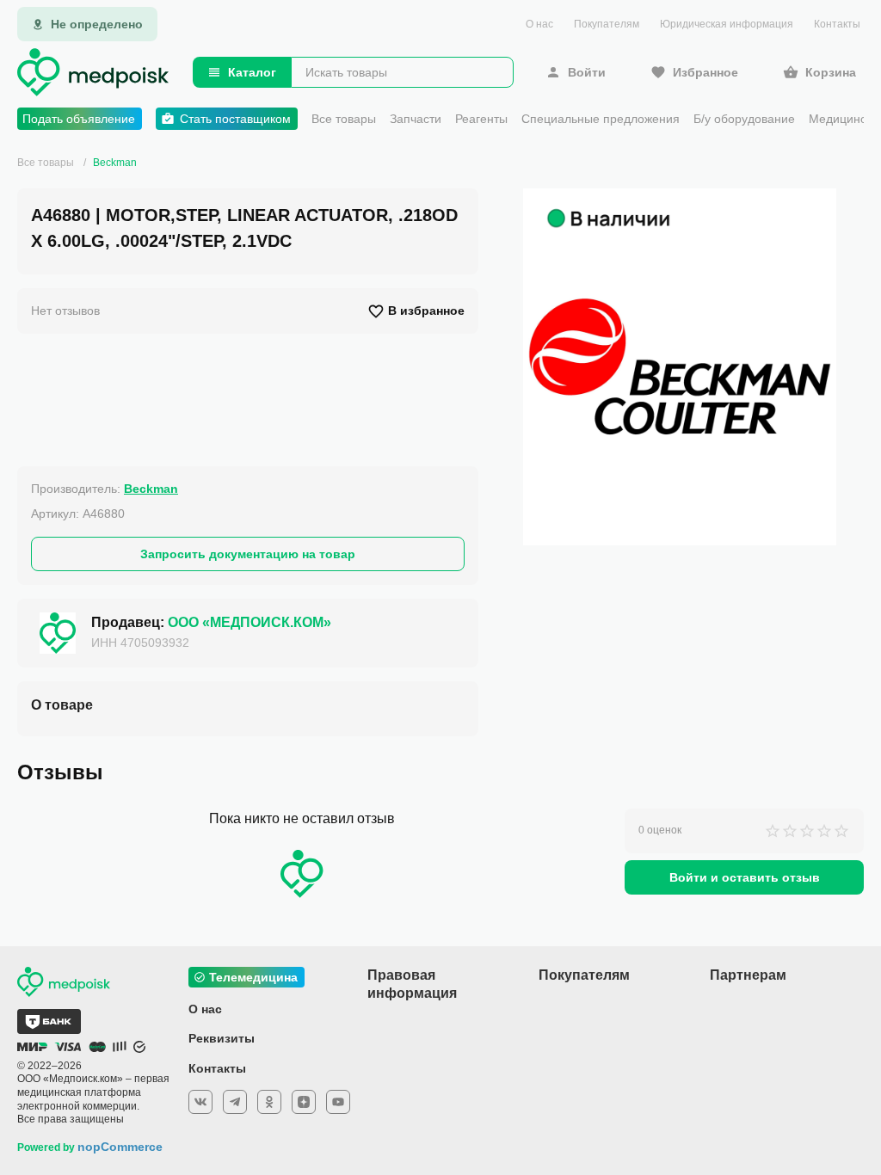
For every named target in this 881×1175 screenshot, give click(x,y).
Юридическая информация (726, 24)
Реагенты (481, 119)
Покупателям (606, 24)
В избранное (426, 310)
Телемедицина (253, 977)
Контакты (837, 24)
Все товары (343, 119)
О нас (539, 24)
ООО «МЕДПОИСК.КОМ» (249, 622)
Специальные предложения (600, 119)
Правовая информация (412, 984)
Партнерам (748, 975)
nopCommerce (120, 1146)
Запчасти (415, 119)
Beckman (115, 163)
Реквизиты (221, 1038)
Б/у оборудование (744, 119)
